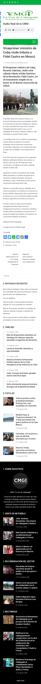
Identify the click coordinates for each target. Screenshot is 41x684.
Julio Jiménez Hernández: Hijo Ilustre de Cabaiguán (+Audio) (26, 521)
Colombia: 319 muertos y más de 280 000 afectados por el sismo (26, 436)
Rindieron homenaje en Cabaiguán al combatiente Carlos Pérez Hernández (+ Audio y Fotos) (26, 664)
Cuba (13, 242)
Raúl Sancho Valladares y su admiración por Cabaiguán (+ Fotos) (27, 535)
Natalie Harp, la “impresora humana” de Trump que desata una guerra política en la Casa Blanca (27, 420)
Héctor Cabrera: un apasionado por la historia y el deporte (24, 549)
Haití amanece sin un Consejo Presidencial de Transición (12, 259)
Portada (18, 242)
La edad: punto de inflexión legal (14, 227)
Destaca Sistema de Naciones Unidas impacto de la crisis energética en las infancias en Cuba (22, 362)
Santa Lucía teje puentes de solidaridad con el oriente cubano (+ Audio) (26, 585)
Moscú (21, 160)
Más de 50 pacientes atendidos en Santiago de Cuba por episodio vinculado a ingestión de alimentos (19, 311)
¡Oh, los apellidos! (9, 298)
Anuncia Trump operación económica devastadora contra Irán (26, 450)
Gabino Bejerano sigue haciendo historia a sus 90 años (26, 599)
